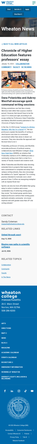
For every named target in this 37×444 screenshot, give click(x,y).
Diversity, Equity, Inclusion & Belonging (14, 378)
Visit (8, 9)
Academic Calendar (10, 352)
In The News (26, 67)
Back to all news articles (15, 44)
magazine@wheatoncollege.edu (12, 224)
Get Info (17, 9)
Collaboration (22, 64)
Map (3, 333)
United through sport (11, 234)
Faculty (16, 67)
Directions (6, 328)
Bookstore (6, 362)
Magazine (5, 348)
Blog (3, 343)
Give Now (17, 14)
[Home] (9, 3)
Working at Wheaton (10, 372)
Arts (3, 323)
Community (6, 67)
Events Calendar (9, 357)
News (3, 338)
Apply (27, 9)
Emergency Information (12, 367)
